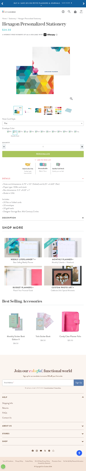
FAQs (4, 412)
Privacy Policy (19, 461)
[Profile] (63, 11)
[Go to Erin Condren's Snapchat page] (53, 451)
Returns (5, 408)
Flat (5, 123)
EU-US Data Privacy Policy (42, 461)
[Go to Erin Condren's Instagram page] (37, 451)
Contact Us (6, 417)
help (4, 397)
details (6, 178)
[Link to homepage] (9, 11)
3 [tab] (43, 5)
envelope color (8, 128)
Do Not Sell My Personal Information (73, 461)
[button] (2, 3)
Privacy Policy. (58, 388)
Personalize (43, 154)
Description (9, 218)
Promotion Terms (56, 461)
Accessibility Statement (44, 463)
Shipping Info (7, 403)
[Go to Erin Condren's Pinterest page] (49, 451)
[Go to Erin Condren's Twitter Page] (45, 451)
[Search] (69, 11)
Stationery (12, 18)
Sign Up (78, 382)
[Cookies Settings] (3, 466)
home (4, 18)
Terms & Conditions (48, 388)
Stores (5, 433)
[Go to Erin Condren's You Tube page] (41, 451)
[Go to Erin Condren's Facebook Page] (33, 451)
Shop (5, 441)
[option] (43, 3)
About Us (7, 426)
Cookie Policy (29, 461)
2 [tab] (42, 5)
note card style (8, 118)
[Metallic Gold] (15, 132)
